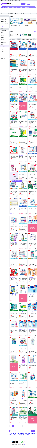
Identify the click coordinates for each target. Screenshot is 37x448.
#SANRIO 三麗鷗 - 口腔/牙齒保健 (24, 434)
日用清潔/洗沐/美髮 (3, 30)
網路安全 (20, 446)
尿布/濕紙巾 (2, 35)
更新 (24, 444)
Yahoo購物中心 (6, 4)
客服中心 (10, 446)
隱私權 (23, 446)
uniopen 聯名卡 (27, 7)
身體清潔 (2, 44)
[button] (10, 23)
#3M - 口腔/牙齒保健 (12, 433)
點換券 (8, 7)
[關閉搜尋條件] (17, 3)
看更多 (21, 7)
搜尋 (32, 430)
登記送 (13, 7)
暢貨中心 (16, 7)
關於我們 (14, 446)
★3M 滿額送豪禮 (3, 21)
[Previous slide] (10, 45)
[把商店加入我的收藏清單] (17, 178)
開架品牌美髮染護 (3, 40)
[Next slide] (17, 45)
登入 (28, 3)
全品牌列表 (34, 31)
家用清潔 (2, 39)
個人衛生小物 (3, 58)
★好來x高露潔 (3, 24)
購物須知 (17, 446)
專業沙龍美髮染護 (3, 42)
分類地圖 (26, 446)
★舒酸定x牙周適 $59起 (4, 19)
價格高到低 (27, 39)
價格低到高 (23, 39)
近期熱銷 (31, 39)
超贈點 (33, 7)
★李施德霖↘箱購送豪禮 (4, 23)
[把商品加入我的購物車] (17, 56)
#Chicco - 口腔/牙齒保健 (20, 433)
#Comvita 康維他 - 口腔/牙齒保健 (30, 433)
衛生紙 (2, 32)
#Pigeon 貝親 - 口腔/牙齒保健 (13, 434)
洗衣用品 (2, 37)
